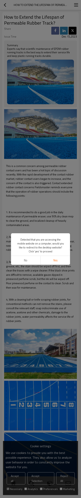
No (25, 260)
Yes (55, 260)
